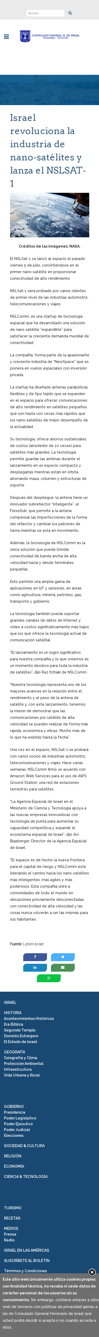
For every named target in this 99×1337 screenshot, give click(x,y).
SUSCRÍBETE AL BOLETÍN (27, 1261)
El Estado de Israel (20, 1042)
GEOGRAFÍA (14, 1052)
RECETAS (12, 1218)
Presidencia (14, 1112)
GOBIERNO (14, 1106)
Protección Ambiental (23, 1063)
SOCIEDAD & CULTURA (24, 1146)
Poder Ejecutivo (18, 1124)
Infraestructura (18, 1069)
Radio (9, 1240)
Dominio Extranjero (21, 1036)
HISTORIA (12, 1013)
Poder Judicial (17, 1130)
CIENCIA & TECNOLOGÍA (26, 1176)
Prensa (10, 1234)
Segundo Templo (19, 1030)
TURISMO (12, 1208)
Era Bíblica (13, 1024)
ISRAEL (10, 1002)
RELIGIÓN (12, 1156)
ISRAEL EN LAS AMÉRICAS (26, 1250)
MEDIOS (11, 1228)
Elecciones (13, 1135)
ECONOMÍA (14, 1166)
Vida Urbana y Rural (22, 1075)
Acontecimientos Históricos (29, 1018)
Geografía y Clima (20, 1058)
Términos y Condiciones (25, 1271)
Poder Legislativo (20, 1118)
